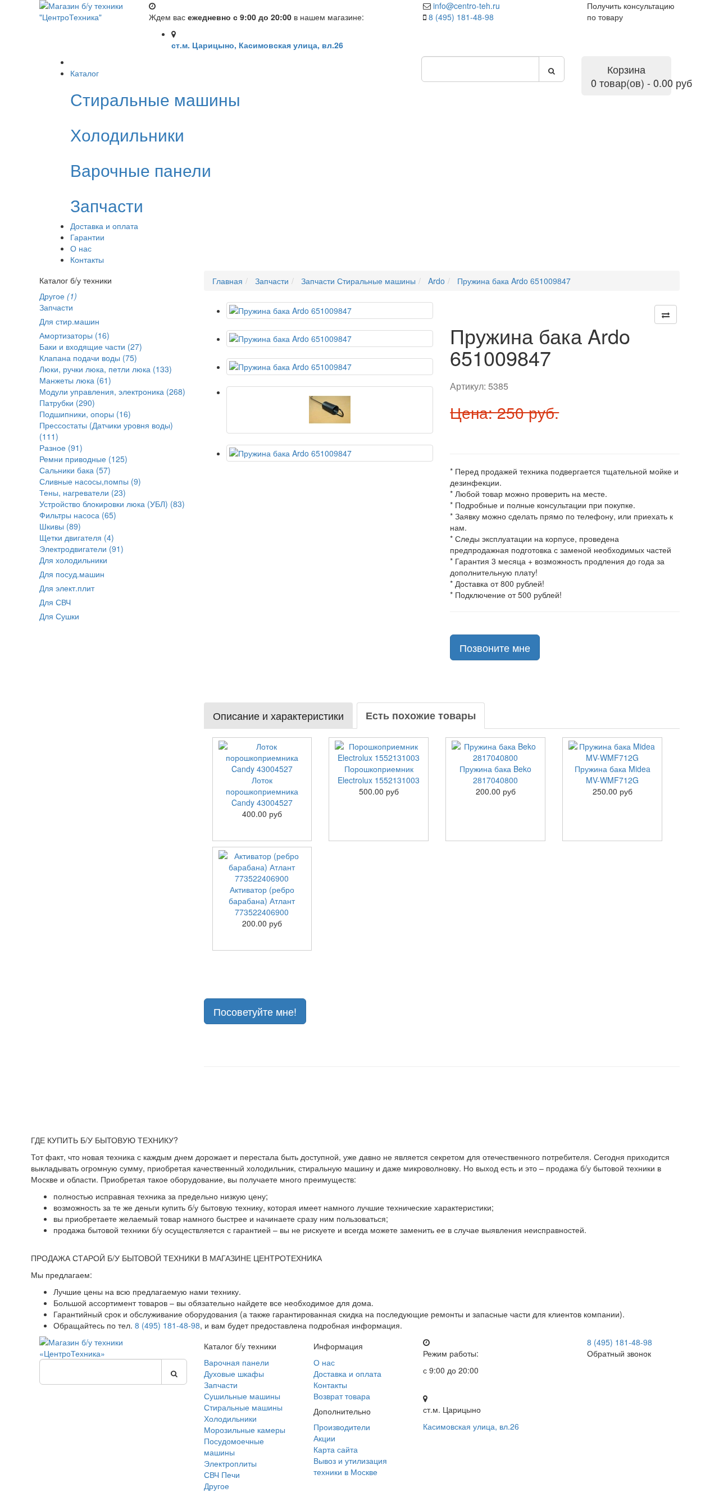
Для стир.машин (69, 321)
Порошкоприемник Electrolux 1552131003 (379, 774)
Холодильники (230, 1418)
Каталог (84, 73)
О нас (81, 248)
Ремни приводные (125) (83, 458)
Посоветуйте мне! (255, 1011)
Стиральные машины (243, 1407)
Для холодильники (73, 559)
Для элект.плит (66, 588)
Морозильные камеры (244, 1429)
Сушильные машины (242, 1396)
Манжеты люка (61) (75, 380)
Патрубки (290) (67, 402)
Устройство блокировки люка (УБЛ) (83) (112, 503)
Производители (341, 1426)
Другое (58, 296)
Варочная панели (236, 1362)
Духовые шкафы (234, 1373)
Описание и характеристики (278, 715)
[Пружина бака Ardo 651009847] (330, 310)
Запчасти (56, 307)
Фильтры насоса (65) (77, 515)
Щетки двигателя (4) (76, 537)
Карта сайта (335, 1449)
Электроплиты (230, 1463)
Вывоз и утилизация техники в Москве (350, 1466)
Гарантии (87, 237)
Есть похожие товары (421, 715)
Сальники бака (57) (75, 470)
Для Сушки (59, 616)
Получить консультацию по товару (631, 11)
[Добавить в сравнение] (665, 314)
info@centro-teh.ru (466, 5)
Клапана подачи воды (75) (88, 357)
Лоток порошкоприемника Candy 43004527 (262, 791)
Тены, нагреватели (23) (82, 492)
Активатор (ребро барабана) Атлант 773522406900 (262, 901)
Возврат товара (341, 1396)
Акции (324, 1438)
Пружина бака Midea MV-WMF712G (612, 774)
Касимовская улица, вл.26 (471, 1426)
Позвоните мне (494, 647)
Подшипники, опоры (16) (85, 413)
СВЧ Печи (222, 1474)
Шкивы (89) (60, 526)
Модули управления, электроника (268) (112, 391)
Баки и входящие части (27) (90, 346)
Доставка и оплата (104, 225)
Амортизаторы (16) (74, 335)
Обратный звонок (619, 1353)
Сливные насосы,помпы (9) (90, 481)
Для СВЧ (55, 602)
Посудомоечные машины (234, 1446)
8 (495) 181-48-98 (461, 16)
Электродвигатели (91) (81, 548)
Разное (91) (61, 447)
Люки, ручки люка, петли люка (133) (105, 369)
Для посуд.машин (71, 573)
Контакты (87, 259)
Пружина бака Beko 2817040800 (495, 774)
